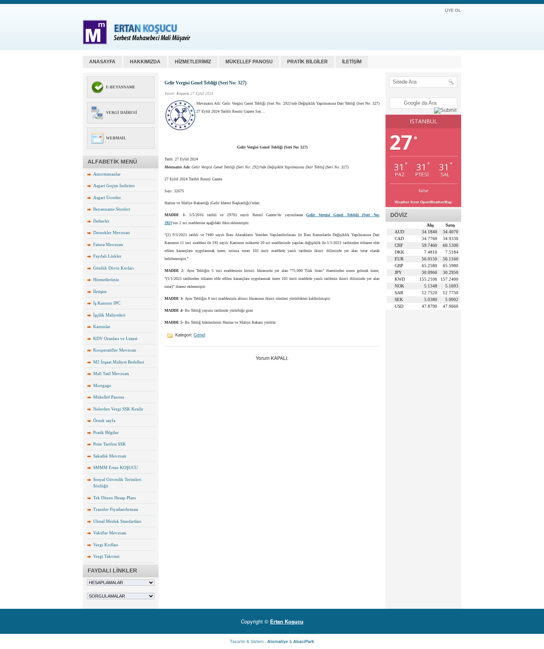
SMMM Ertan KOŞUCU (115, 467)
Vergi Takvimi (106, 556)
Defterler (101, 221)
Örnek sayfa (104, 420)
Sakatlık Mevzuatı (109, 456)
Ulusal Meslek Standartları (117, 521)
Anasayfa (102, 62)
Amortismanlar (107, 174)
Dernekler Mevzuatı (111, 232)
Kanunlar (101, 326)
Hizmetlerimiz (106, 279)
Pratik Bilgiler (106, 432)
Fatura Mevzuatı (108, 244)
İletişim (100, 291)
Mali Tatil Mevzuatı (111, 373)
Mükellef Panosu (108, 397)
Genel (199, 334)
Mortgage (102, 385)
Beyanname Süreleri (111, 209)
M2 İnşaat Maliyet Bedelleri (118, 362)
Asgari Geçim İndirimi (114, 185)
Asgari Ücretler (107, 197)
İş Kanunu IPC (106, 303)
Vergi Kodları (105, 544)
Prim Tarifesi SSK (109, 444)
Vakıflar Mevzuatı (109, 532)
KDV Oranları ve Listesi (115, 338)
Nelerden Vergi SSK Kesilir (118, 409)
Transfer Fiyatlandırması (115, 509)
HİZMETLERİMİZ (193, 62)
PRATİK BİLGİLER (307, 62)
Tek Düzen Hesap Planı (114, 497)
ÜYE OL (453, 10)
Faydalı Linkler (107, 256)
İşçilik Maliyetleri (109, 315)
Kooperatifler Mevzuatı (114, 350)
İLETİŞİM (352, 62)
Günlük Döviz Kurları (113, 268)
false (424, 191)
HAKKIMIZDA (145, 62)
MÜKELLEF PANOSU (249, 62)
